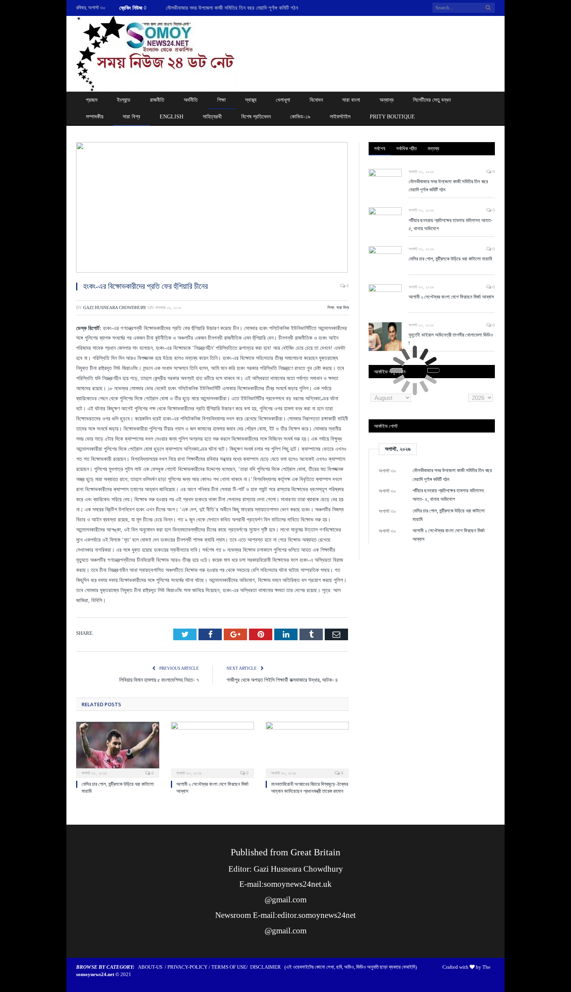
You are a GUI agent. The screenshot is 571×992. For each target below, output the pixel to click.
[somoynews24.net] (157, 52)
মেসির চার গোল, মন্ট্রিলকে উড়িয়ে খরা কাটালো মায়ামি (450, 258)
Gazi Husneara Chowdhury (114, 307)
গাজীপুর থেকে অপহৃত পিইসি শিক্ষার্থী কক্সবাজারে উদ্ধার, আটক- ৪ (282, 679)
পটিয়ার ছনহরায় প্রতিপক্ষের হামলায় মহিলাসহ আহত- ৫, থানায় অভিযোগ (228, 8)
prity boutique (392, 117)
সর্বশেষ (379, 148)
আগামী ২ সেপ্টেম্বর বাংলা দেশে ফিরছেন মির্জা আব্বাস (451, 296)
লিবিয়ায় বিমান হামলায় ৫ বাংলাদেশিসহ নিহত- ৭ (159, 679)
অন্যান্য (386, 100)
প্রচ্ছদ (91, 100)
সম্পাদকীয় (94, 117)
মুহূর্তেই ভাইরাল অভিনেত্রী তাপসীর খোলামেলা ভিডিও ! (451, 338)
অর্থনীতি (191, 100)
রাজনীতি (157, 100)
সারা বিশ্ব (131, 117)
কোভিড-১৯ (300, 117)
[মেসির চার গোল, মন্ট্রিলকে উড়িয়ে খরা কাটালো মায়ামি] (117, 749)
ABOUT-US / (152, 967)
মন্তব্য (433, 148)
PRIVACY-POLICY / (189, 967)
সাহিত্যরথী (212, 117)
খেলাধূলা (283, 100)
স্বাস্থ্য (250, 100)
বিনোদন (316, 100)
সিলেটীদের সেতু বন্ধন (432, 100)
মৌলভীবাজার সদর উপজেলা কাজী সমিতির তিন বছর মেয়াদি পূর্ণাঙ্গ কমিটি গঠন (448, 185)
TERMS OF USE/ (230, 967)
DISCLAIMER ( (268, 967)
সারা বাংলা (351, 100)
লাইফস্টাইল (340, 117)
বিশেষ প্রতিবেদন (256, 117)
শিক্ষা (221, 100)
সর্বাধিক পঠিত (406, 148)
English (171, 117)
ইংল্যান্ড (124, 100)
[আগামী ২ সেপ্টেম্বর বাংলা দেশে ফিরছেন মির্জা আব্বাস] (212, 749)
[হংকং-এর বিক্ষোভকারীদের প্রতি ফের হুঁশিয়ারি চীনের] (212, 208)
